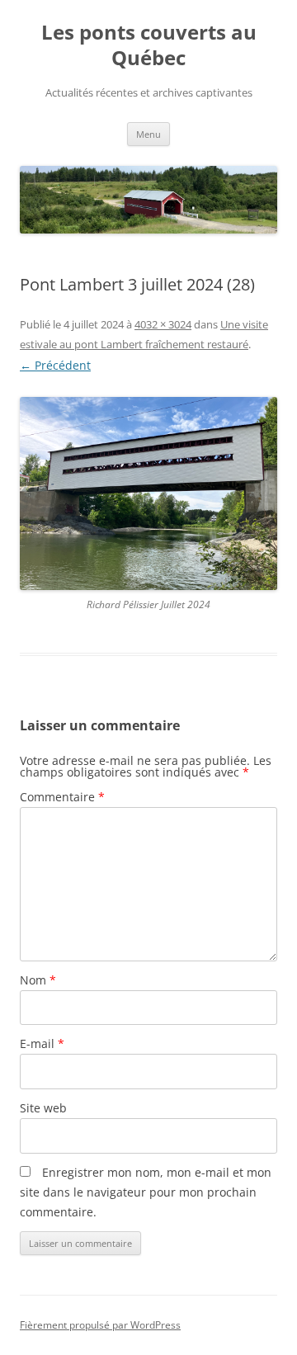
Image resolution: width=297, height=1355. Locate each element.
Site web (43, 1108)
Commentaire (62, 797)
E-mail (42, 1043)
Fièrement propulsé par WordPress (100, 1325)
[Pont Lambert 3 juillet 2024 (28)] (148, 493)
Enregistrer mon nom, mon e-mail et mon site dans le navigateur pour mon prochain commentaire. (145, 1192)
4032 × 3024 (162, 324)
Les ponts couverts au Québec (149, 45)
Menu (148, 134)
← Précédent (55, 365)
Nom (38, 980)
